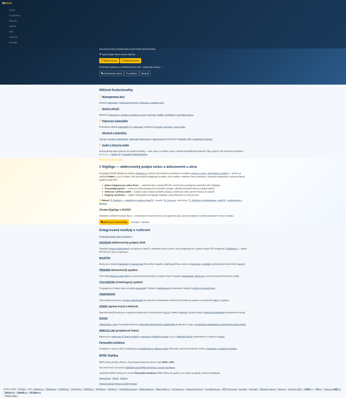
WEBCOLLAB (107, 330)
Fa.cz (308, 389)
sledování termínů (129, 102)
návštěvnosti (163, 288)
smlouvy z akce (198, 173)
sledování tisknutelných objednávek (157, 324)
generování (158, 139)
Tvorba (102, 139)
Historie (13, 37)
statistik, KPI (184, 139)
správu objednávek (133, 300)
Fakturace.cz (332, 389)
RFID (229, 389)
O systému (14, 15)
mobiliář (206, 264)
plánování (113, 102)
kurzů (166, 312)
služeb (160, 114)
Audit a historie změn (115, 145)
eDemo (124, 378)
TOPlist (21, 389)
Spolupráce (105, 378)
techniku (195, 264)
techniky (151, 114)
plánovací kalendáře (214, 312)
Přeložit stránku (11, 396)
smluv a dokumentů (119, 248)
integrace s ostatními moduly (221, 348)
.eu (10, 392)
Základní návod (267, 389)
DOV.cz (112, 389)
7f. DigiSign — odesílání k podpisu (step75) (132, 200)
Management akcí (113, 96)
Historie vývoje (106, 383)
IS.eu (51, 389)
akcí (162, 102)
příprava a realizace (149, 102)
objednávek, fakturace (193, 276)
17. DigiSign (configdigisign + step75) (207, 200)
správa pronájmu (129, 114)
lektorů (184, 312)
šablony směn (161, 348)
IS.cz (39, 389)
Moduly (13, 20)
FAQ (11, 31)
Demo (115, 378)
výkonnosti (145, 139)
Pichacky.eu (178, 389)
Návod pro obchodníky (115, 222)
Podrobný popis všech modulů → (116, 236)
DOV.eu (76, 389)
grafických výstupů (202, 139)
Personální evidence (112, 342)
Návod (12, 26)
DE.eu (89, 389)
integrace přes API (118, 276)
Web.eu (146, 389)
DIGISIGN (105, 242)
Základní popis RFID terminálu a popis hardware (150, 367)
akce (216, 300)
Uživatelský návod (112, 73)
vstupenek (140, 288)
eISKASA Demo (131, 60)
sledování (134, 139)
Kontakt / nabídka (140, 222)
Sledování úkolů (184, 336)
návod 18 (115, 154)
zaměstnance (146, 348)
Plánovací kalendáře (115, 121)
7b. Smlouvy (169, 200)
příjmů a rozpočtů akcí (203, 288)
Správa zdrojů (110, 108)
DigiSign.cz (141, 173)
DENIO (103, 306)
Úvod (12, 10)
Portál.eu (212, 389)
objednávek (122, 139)
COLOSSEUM (107, 282)
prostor (142, 114)
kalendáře (123, 126)
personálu (180, 126)
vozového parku (185, 114)
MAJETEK (104, 258)
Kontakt (13, 42)
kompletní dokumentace (134, 154)
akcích (241, 264)
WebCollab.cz (162, 389)
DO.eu (64, 389)
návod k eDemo (171, 67)
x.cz (318, 389)
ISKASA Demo (110, 60)
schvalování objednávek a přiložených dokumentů (220, 324)
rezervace (114, 114)
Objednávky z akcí (108, 324)
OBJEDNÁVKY (107, 294)
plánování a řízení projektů (125, 336)
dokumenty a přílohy (218, 173)
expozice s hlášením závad (154, 336)
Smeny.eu (194, 389)
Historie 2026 (121, 383)
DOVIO (103, 318)
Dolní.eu (128, 389)
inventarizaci (137, 264)
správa (112, 139)
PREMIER (104, 270)
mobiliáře (169, 114)
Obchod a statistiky (114, 133)
